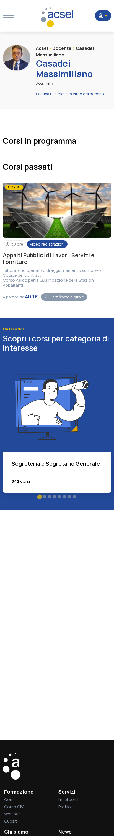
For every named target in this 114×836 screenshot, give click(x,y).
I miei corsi (68, 799)
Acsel (42, 48)
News (65, 831)
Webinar (12, 814)
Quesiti (11, 821)
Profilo (64, 807)
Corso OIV (14, 807)
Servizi (66, 791)
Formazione (18, 791)
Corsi (9, 799)
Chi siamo (16, 831)
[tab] (39, 496)
